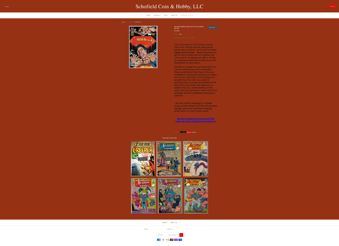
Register (184, 15)
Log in (190, 15)
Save (190, 132)
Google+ (321, 6)
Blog (166, 15)
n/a (180, 34)
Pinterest (318, 6)
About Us (174, 15)
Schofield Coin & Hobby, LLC (157, 229)
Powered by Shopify (188, 229)
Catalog (157, 15)
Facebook (314, 6)
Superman (138, 22)
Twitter (316, 6)
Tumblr (325, 6)
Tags (124, 22)
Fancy (194, 132)
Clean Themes (177, 229)
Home (148, 15)
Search (164, 222)
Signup (160, 235)
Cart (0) (332, 6)
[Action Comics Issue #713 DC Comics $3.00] (143, 27)
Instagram (323, 6)
